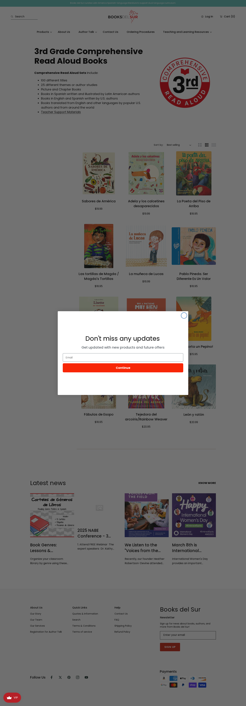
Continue (123, 368)
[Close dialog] (184, 315)
